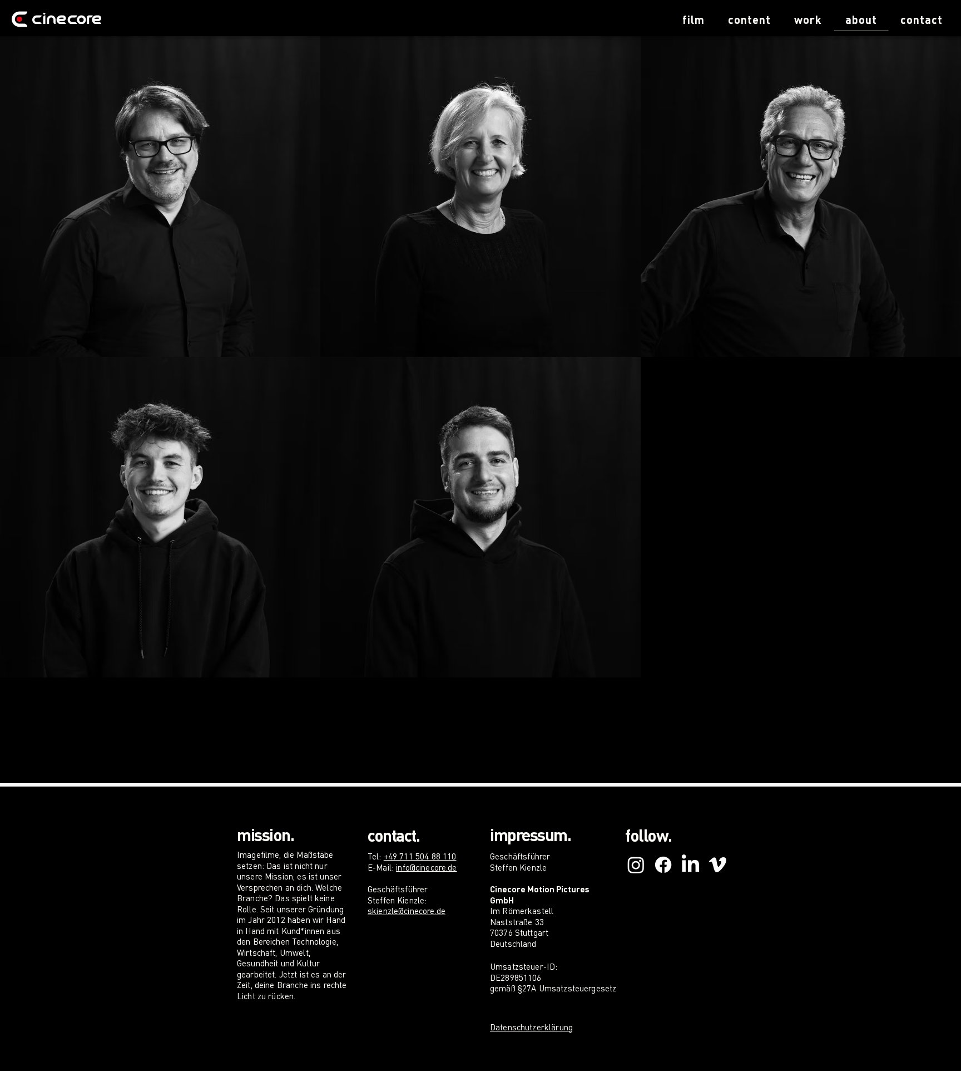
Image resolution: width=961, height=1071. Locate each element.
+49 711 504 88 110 (420, 856)
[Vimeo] (718, 865)
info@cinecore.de (426, 867)
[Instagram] (636, 865)
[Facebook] (663, 865)
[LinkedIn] (690, 865)
